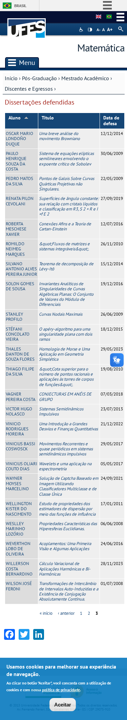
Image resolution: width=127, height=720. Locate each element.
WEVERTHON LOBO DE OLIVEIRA (18, 549)
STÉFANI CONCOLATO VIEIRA (17, 334)
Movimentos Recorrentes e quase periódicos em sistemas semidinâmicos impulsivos (66, 449)
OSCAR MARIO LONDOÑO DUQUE (19, 139)
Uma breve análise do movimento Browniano (59, 136)
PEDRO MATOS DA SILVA (19, 181)
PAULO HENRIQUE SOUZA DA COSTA (16, 161)
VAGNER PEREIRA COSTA (21, 396)
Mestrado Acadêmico (85, 78)
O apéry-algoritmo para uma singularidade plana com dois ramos (65, 334)
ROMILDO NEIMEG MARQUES (15, 249)
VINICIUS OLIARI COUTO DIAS (21, 466)
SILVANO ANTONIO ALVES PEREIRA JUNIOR (21, 269)
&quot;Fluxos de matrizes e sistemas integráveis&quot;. (64, 246)
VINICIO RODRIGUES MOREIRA (17, 429)
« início (46, 613)
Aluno (14, 118)
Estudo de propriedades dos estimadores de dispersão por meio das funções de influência (67, 509)
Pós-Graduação (39, 78)
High (89, 29)
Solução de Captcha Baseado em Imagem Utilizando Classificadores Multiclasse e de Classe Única (68, 486)
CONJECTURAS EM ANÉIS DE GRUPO (65, 396)
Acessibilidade (81, 29)
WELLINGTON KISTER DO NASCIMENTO (19, 509)
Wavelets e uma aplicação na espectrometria (65, 466)
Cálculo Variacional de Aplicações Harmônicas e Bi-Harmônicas (64, 569)
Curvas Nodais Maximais (60, 314)
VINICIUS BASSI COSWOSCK (20, 446)
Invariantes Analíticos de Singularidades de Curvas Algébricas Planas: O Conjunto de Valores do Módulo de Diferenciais (66, 294)
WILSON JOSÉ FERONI (19, 586)
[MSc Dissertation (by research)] (98, 17)
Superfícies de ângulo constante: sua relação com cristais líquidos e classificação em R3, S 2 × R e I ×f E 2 (69, 206)
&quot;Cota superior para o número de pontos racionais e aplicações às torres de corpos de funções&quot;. (66, 376)
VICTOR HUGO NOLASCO (19, 411)
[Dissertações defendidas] (109, 17)
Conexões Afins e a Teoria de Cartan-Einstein (65, 226)
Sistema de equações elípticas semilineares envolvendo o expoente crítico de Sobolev (66, 159)
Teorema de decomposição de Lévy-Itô (66, 266)
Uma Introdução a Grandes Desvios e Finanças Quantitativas (68, 426)
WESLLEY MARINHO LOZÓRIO (15, 529)
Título (48, 118)
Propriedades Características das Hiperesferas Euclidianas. (68, 526)
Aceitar (62, 704)
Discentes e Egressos (29, 88)
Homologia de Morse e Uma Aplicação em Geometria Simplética (64, 354)
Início (11, 78)
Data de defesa (111, 121)
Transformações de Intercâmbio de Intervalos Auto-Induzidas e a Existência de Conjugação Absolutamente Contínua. (68, 591)
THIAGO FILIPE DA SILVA (20, 371)
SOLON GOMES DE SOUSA (20, 286)
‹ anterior (66, 613)
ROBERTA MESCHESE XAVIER (16, 229)
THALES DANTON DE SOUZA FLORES (20, 354)
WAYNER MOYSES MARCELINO (17, 483)
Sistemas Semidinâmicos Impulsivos (61, 411)
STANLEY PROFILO (14, 316)
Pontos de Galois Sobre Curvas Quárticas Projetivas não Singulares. (66, 184)
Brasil (20, 5)
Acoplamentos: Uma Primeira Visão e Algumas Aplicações (65, 546)
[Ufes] (27, 25)
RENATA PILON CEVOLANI (20, 201)
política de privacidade (61, 689)
